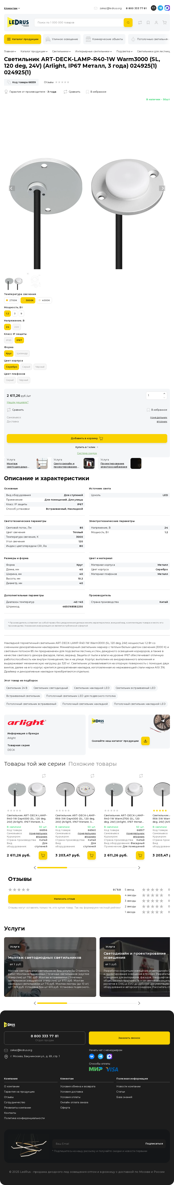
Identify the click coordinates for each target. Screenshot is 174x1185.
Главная (9, 51)
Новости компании (128, 1086)
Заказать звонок (129, 1037)
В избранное (98, 91)
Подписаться (154, 1143)
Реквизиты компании (17, 1107)
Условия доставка (71, 1091)
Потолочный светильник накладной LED (140, 703)
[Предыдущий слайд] (12, 188)
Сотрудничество (14, 1102)
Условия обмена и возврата (77, 1086)
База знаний (124, 1097)
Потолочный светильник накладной (85, 703)
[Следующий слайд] (162, 188)
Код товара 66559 (24, 82)
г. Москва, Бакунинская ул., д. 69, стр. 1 (35, 1056)
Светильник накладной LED (92, 688)
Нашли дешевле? (18, 402)
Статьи (120, 1091)
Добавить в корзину (84, 438)
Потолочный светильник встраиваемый (31, 703)
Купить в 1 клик (85, 447)
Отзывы (9, 1097)
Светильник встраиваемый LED (136, 688)
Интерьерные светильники (92, 51)
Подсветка (123, 51)
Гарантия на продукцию (19, 1091)
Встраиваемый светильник (23, 695)
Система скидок (87, 453)
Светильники (60, 51)
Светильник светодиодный (51, 688)
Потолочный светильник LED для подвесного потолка (81, 695)
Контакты (10, 1112)
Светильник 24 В (17, 688)
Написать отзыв (64, 898)
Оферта (65, 1107)
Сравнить (74, 91)
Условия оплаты (70, 1097)
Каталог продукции (25, 39)
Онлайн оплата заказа (74, 1102)
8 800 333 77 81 (136, 8)
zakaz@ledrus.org (111, 8)
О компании (11, 1086)
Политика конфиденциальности (24, 1118)
